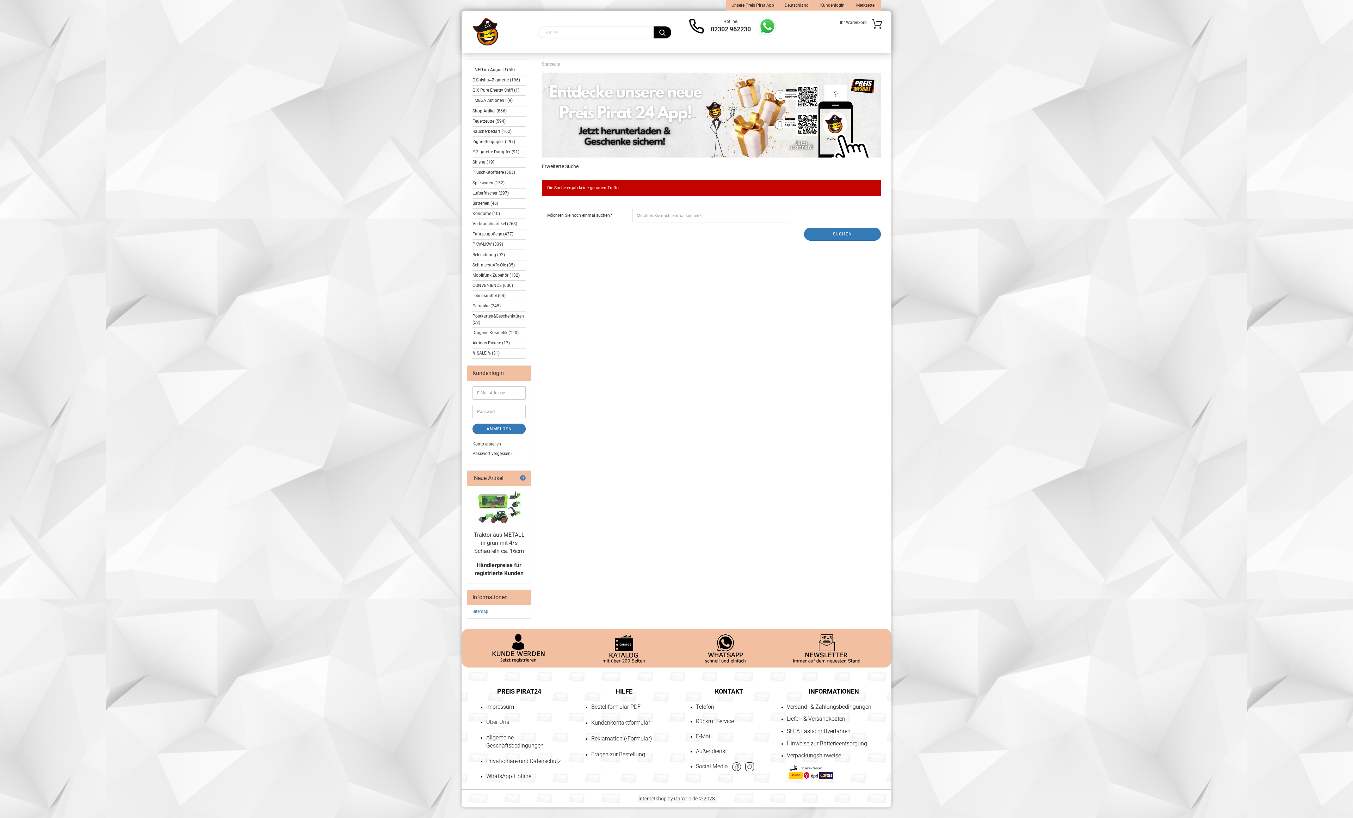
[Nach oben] (19, 772)
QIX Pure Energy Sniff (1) (495, 90)
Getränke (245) (486, 305)
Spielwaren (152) (488, 182)
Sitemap (480, 611)
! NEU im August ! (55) (493, 69)
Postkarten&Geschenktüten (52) (498, 319)
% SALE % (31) (486, 353)
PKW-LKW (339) (487, 244)
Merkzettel (865, 5)
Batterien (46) (485, 203)
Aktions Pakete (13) (491, 342)
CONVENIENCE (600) (492, 285)
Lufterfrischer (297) (490, 193)
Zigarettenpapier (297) (493, 141)
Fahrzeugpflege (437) (492, 234)
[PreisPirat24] (485, 32)
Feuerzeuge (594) (489, 121)
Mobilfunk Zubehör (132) (496, 275)
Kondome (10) (486, 213)
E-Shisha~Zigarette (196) (496, 80)
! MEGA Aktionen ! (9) (492, 100)
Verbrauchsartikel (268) (494, 223)
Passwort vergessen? (492, 453)
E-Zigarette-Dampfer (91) (495, 151)
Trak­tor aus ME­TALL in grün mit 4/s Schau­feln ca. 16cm (499, 542)
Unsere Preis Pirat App (752, 5)
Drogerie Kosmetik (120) (495, 332)
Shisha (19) (483, 162)
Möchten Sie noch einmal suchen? (579, 215)
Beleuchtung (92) (488, 254)
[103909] (499, 507)
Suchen (842, 234)
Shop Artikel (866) (489, 111)
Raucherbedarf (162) (492, 131)
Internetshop (652, 798)
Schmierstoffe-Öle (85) (493, 265)
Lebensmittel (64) (489, 295)
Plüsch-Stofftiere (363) (493, 172)
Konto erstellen (486, 444)
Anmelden (499, 428)
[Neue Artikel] (523, 478)
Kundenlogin (832, 5)
